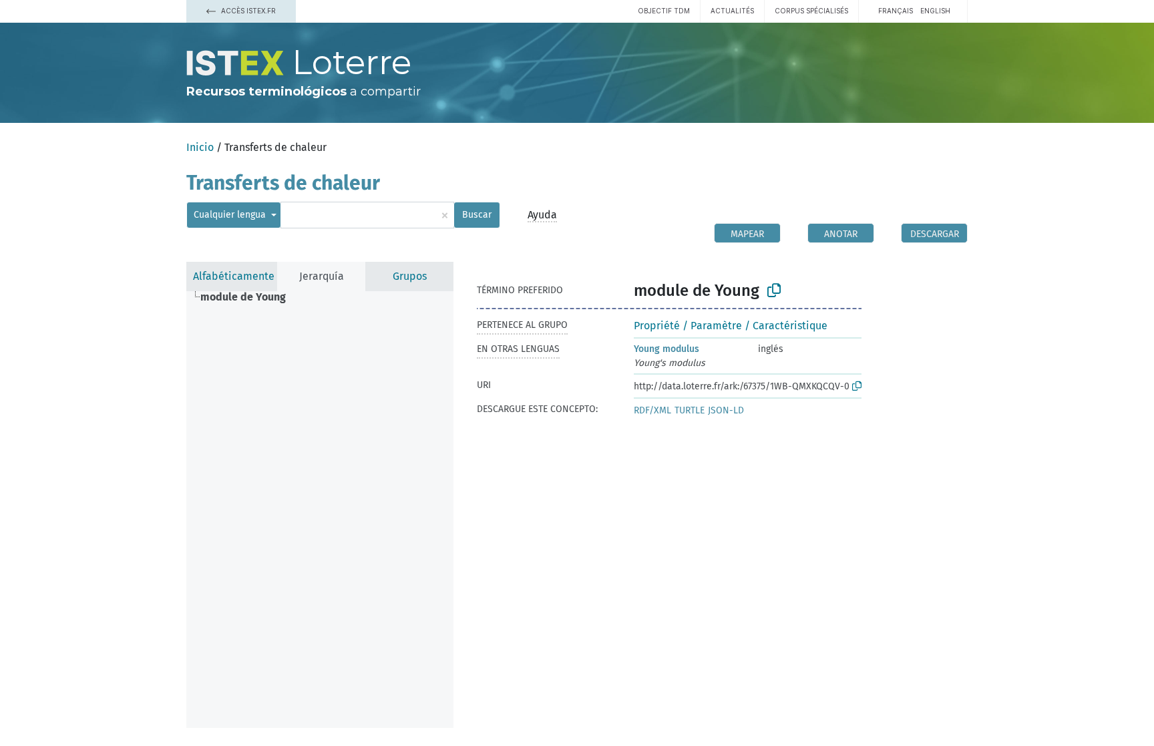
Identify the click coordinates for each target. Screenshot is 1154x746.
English (935, 11)
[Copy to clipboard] (774, 291)
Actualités (732, 11)
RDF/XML (652, 410)
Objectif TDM (664, 11)
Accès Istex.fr (247, 11)
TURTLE (690, 410)
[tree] (319, 509)
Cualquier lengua (231, 214)
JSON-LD (726, 410)
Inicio (200, 147)
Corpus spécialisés (811, 11)
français (895, 11)
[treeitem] (249, 297)
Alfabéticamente (233, 276)
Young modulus (666, 349)
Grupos (410, 276)
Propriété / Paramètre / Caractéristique (730, 325)
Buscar (477, 214)
